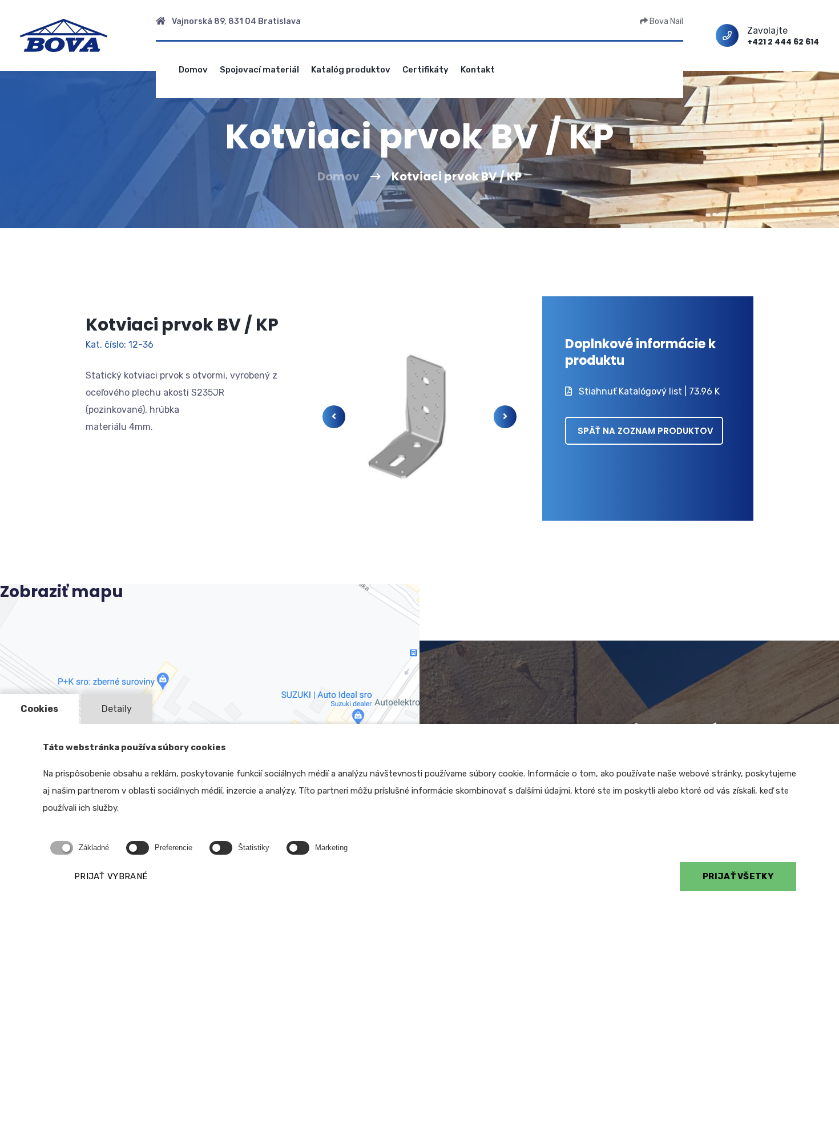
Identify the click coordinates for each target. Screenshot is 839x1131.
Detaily (117, 708)
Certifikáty (425, 70)
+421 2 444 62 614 (783, 41)
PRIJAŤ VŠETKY (738, 876)
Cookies (39, 708)
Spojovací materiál (259, 70)
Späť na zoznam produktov (645, 431)
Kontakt (478, 70)
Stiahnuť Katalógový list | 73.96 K (648, 391)
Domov (193, 70)
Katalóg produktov (350, 70)
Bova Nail (665, 21)
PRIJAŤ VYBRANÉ (110, 876)
